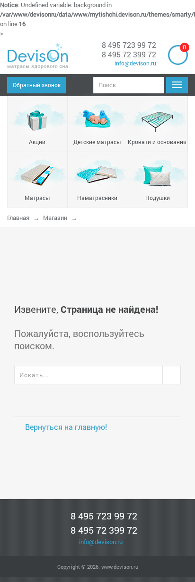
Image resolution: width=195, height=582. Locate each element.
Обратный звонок (37, 85)
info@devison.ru (134, 63)
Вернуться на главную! (65, 427)
